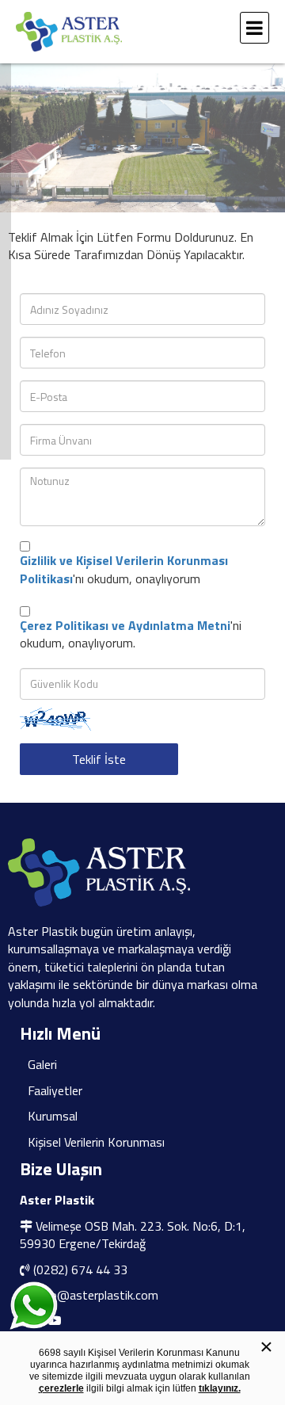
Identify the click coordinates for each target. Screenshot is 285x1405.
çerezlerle (61, 1388)
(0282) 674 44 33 (80, 1269)
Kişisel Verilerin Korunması (96, 1141)
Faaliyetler (55, 1090)
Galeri (42, 1064)
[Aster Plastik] (123, 32)
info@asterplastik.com (97, 1294)
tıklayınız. (220, 1388)
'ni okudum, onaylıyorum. (130, 634)
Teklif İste (99, 759)
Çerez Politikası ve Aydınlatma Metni (125, 625)
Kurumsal (53, 1115)
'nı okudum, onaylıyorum (124, 569)
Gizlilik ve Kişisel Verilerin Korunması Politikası (124, 569)
